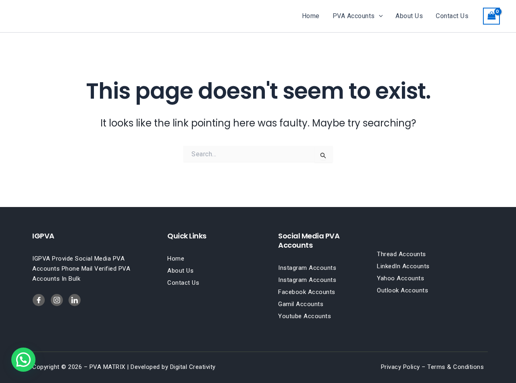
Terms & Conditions (455, 367)
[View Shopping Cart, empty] (491, 16)
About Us (409, 16)
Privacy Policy (400, 367)
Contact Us (452, 16)
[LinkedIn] (57, 300)
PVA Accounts (354, 16)
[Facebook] (39, 300)
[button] (379, 16)
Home (311, 16)
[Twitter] (75, 300)
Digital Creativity (193, 367)
